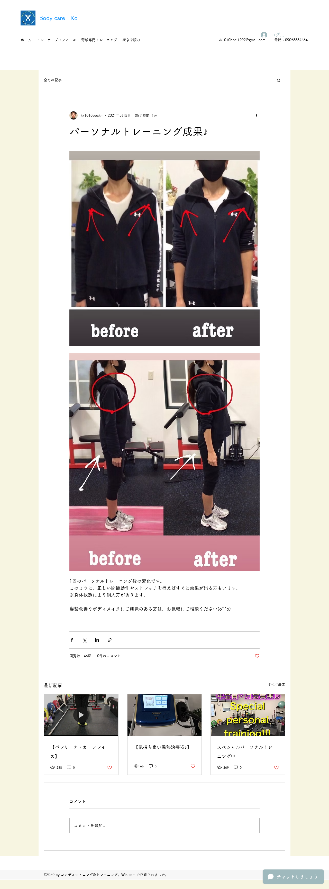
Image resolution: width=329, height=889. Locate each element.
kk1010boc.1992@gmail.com (241, 40)
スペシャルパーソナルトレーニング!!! (247, 752)
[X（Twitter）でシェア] (84, 640)
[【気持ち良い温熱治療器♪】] (164, 715)
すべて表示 (276, 684)
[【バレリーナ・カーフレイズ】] (81, 715)
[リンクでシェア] (109, 640)
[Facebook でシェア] (71, 640)
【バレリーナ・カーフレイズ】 (78, 752)
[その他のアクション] (256, 115)
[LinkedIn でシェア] (97, 640)
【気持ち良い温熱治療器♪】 (162, 747)
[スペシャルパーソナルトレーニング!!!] (248, 715)
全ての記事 (53, 80)
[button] (278, 80)
